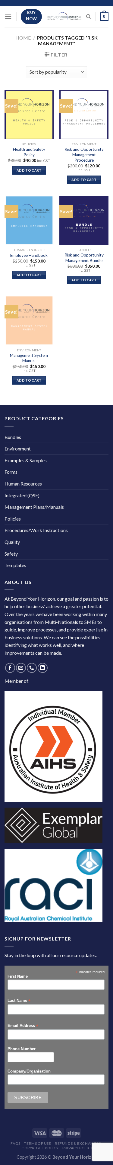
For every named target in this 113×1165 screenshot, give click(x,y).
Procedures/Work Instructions (36, 530)
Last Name (19, 1000)
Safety (11, 554)
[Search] (88, 16)
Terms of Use (37, 1143)
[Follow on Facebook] (10, 668)
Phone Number (22, 1049)
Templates (15, 565)
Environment (18, 448)
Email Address (23, 1025)
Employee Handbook (29, 255)
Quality (12, 542)
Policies (13, 518)
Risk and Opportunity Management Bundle (84, 258)
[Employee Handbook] (29, 220)
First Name (18, 976)
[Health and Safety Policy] (29, 114)
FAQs (15, 1143)
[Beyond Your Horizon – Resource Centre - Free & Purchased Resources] (64, 16)
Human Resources (23, 483)
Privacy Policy (77, 1148)
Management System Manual (29, 358)
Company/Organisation (29, 1071)
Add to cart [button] (29, 170)
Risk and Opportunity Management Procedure (84, 154)
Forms (11, 472)
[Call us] (32, 668)
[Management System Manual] (29, 320)
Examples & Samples (26, 460)
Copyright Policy (40, 1148)
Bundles (13, 437)
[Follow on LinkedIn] (43, 668)
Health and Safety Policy (29, 152)
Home (23, 37)
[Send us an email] (21, 668)
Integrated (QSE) (22, 495)
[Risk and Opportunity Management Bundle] (83, 220)
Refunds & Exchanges (78, 1143)
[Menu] (8, 16)
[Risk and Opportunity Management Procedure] (83, 114)
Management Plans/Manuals (34, 507)
